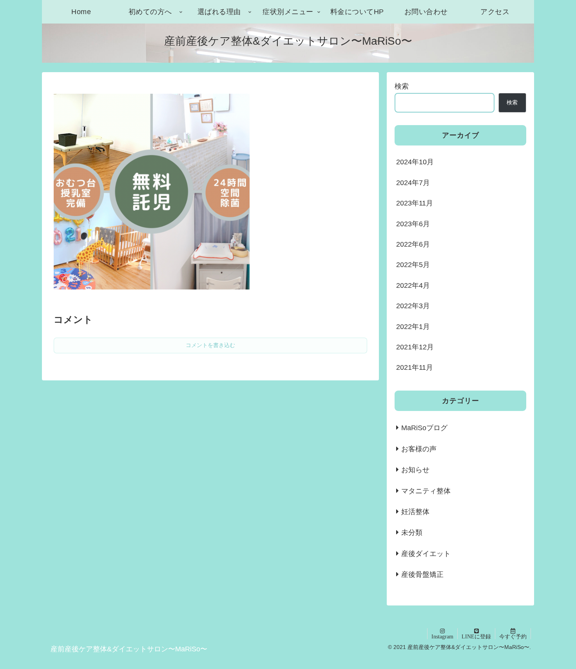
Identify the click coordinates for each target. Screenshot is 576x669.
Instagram (442, 636)
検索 (402, 86)
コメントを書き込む (210, 345)
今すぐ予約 (513, 636)
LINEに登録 (476, 636)
